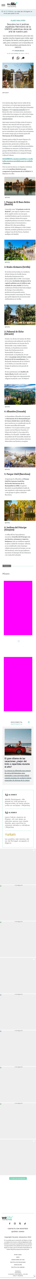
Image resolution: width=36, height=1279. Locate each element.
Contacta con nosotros (18, 1228)
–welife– (25, 1223)
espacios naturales (19, 110)
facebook (13, 57)
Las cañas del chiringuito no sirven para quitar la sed (18, 12)
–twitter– (20, 1223)
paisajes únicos (7, 119)
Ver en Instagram (18, 1178)
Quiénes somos (18, 1231)
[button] (18, 866)
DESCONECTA (16, 722)
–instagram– (15, 1223)
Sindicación (18, 1264)
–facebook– (10, 1223)
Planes (6, 574)
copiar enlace (23, 58)
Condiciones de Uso (18, 1259)
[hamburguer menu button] (3, 5)
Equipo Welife (19, 50)
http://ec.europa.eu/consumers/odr (19, 1249)
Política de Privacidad (18, 1262)
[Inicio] (12, 7)
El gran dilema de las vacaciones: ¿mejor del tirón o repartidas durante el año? (17, 762)
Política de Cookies (18, 1267)
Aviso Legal (18, 1254)
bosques (5, 110)
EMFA (18, 1257)
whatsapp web (18, 58)
